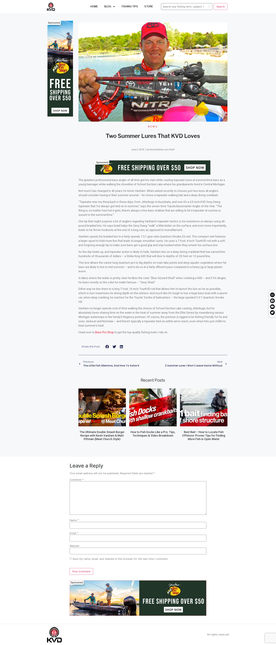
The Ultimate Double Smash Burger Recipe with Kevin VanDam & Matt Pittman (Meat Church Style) (102, 435)
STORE (148, 6)
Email (74, 533)
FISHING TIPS (130, 6)
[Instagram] (272, 295)
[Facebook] (272, 300)
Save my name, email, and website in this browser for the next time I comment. (120, 559)
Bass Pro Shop (104, 332)
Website (74, 546)
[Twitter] (272, 312)
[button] (107, 347)
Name (74, 520)
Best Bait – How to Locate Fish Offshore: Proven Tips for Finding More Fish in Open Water (203, 435)
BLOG (107, 6)
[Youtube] (272, 306)
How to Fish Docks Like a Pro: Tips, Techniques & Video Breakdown (152, 433)
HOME (94, 6)
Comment (77, 479)
